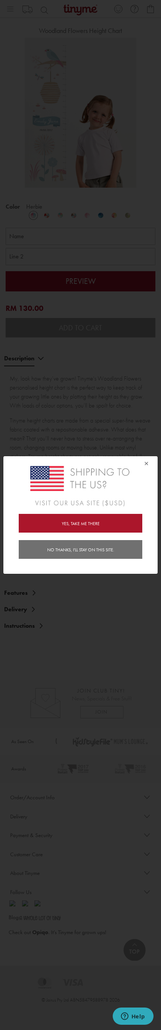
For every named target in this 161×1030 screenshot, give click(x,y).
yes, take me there (81, 524)
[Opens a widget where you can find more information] (133, 1017)
